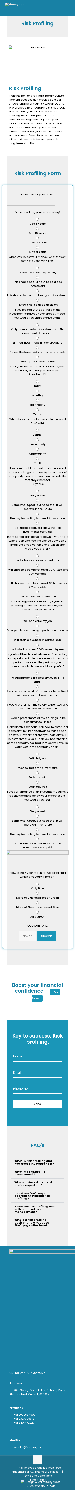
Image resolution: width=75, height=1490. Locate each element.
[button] (37, 1162)
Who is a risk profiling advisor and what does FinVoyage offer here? (31, 1222)
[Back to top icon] (37, 1459)
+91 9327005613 (24, 1419)
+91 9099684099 (24, 1415)
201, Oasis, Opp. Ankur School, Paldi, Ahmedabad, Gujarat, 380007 (37, 1392)
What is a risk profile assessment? (29, 1173)
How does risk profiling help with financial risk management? (35, 1209)
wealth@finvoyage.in (28, 1447)
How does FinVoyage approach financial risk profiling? (32, 1196)
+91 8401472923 (24, 1423)
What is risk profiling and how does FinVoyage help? (34, 1162)
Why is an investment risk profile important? (33, 1183)
